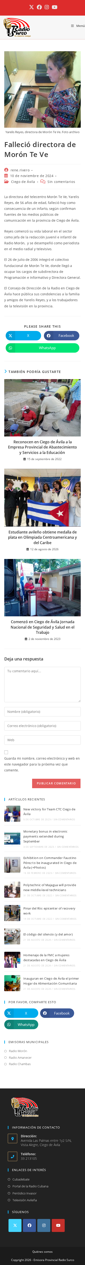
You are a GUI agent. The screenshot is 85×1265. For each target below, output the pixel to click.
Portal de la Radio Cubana (30, 1186)
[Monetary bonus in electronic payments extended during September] (12, 839)
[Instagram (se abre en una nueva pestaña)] (46, 7)
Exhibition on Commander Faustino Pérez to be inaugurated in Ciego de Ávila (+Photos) (49, 863)
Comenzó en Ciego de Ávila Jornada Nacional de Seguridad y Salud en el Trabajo (42, 627)
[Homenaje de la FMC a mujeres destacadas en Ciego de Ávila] (12, 960)
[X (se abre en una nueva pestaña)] (31, 7)
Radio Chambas (20, 1064)
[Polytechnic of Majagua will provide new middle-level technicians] (12, 890)
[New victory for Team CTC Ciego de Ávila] (12, 814)
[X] (14, 1225)
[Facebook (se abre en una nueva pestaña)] (39, 7)
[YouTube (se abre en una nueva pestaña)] (53, 7)
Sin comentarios (61, 181)
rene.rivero (20, 170)
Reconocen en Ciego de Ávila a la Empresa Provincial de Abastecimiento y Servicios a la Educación (42, 447)
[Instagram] (43, 1225)
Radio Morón (18, 1051)
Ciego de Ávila (23, 181)
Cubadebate (21, 1179)
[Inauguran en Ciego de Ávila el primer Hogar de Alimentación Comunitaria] (12, 983)
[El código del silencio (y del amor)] (12, 936)
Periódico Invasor (25, 1193)
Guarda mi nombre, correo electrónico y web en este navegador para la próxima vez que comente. (42, 764)
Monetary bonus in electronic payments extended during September (45, 836)
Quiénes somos (42, 1252)
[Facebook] (29, 1225)
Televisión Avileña (25, 1200)
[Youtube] (58, 1225)
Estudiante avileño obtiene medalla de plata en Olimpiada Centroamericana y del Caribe (42, 537)
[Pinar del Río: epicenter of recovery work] (12, 913)
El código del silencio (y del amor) (48, 934)
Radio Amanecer (20, 1057)
